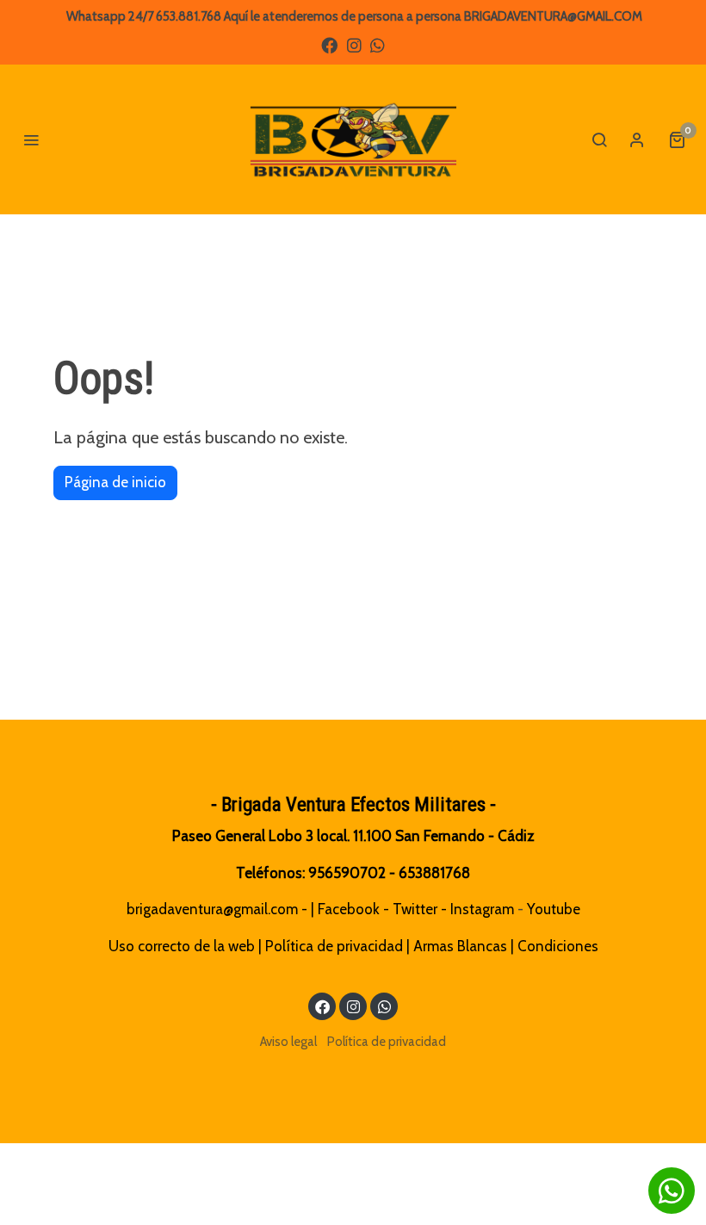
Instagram (482, 909)
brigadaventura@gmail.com (212, 909)
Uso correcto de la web (181, 946)
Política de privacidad (334, 946)
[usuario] (637, 139)
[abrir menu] (31, 139)
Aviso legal (288, 1041)
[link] (353, 139)
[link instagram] (354, 44)
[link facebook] (329, 44)
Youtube (553, 909)
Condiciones (557, 946)
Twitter (415, 909)
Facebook (349, 909)
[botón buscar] (599, 139)
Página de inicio (115, 482)
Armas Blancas (460, 946)
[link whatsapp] (377, 44)
